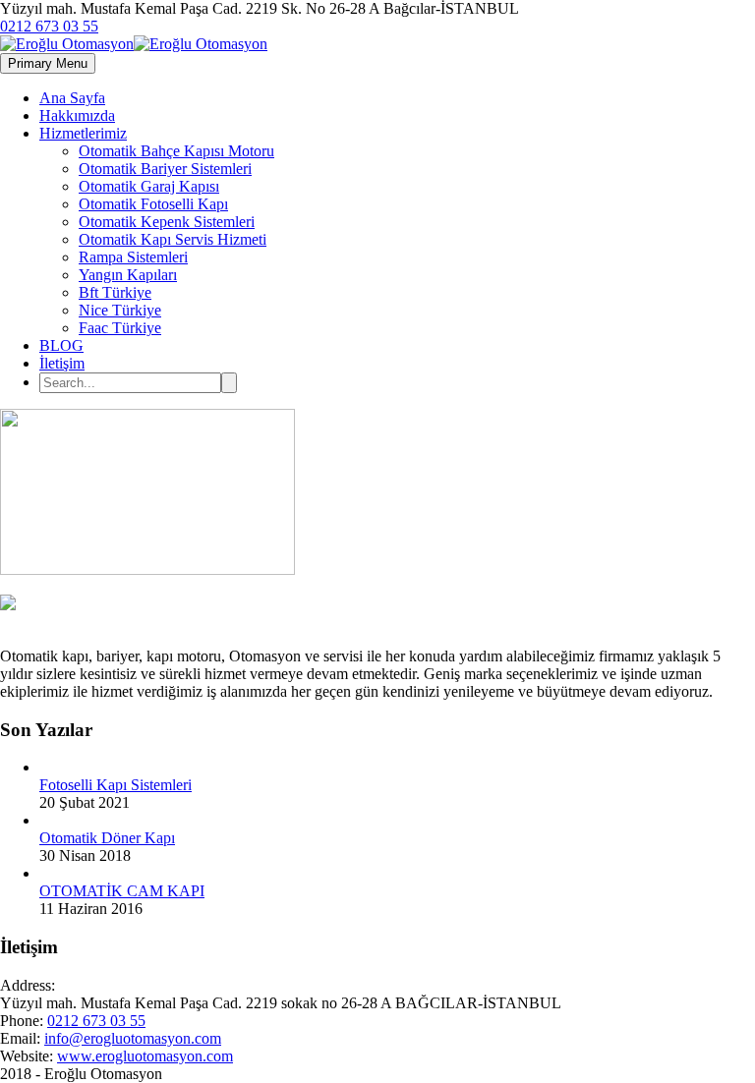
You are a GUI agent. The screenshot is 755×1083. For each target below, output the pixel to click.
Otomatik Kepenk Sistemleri (167, 221)
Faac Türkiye (120, 327)
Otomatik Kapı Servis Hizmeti (172, 239)
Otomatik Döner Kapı (107, 837)
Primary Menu (47, 63)
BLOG (61, 345)
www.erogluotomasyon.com (145, 1056)
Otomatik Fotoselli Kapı (153, 204)
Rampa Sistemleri (133, 257)
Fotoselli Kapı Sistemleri (115, 784)
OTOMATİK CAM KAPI (121, 891)
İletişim (62, 363)
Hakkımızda (77, 115)
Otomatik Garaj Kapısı (149, 186)
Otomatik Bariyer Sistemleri (165, 168)
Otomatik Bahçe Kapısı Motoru (176, 150)
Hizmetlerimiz (83, 133)
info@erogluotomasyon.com (132, 1038)
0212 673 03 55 (49, 26)
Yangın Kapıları (128, 274)
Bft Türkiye (115, 292)
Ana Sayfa (72, 97)
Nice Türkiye (120, 310)
